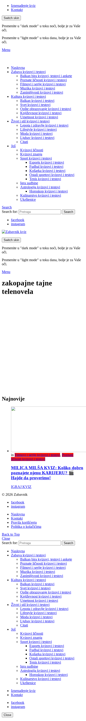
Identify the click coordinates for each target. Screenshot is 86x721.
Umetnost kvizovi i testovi (39, 117)
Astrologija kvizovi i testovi (40, 187)
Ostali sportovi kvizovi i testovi (51, 175)
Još (13, 146)
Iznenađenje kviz (23, 6)
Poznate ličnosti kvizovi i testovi (43, 80)
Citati (24, 142)
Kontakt (17, 10)
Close (6, 538)
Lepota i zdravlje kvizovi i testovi (44, 125)
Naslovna (18, 68)
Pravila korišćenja (24, 522)
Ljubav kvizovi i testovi (37, 138)
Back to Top (11, 534)
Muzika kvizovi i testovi (37, 88)
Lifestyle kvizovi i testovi (38, 129)
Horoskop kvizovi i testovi (48, 191)
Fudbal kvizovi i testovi (46, 166)
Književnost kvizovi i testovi (40, 113)
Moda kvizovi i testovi (36, 134)
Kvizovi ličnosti (31, 150)
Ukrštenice (28, 199)
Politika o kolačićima (26, 527)
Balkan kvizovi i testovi (37, 101)
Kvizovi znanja (31, 154)
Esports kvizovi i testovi (46, 162)
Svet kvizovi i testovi (35, 105)
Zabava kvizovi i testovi (28, 72)
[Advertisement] (43, 348)
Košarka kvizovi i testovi (47, 171)
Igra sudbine (29, 183)
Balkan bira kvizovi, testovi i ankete (46, 76)
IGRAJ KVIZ (21, 487)
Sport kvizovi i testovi (36, 158)
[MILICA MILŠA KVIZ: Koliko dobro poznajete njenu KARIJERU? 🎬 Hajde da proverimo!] (47, 430)
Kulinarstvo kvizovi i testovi (40, 195)
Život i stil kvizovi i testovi (30, 121)
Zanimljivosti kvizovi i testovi (41, 92)
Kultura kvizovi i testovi (28, 96)
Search (68, 212)
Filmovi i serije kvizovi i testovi (43, 84)
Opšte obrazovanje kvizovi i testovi (45, 109)
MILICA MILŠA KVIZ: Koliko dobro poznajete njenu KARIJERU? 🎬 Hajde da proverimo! (47, 472)
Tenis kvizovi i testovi (45, 179)
